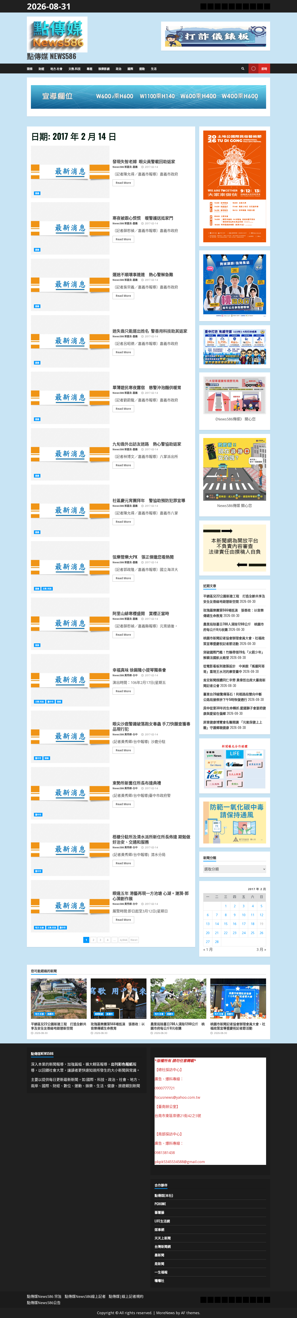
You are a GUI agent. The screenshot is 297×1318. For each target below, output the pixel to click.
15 (225, 924)
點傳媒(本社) (164, 1195)
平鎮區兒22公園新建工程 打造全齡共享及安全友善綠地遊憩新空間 (59, 998)
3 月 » (261, 949)
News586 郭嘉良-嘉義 (125, 167)
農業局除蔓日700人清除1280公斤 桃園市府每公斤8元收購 (178, 998)
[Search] (242, 68)
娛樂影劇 (104, 68)
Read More (123, 183)
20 (208, 933)
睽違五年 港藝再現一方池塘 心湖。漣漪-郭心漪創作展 (70, 906)
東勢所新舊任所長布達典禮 (70, 793)
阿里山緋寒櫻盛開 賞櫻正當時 (70, 624)
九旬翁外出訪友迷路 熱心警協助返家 (70, 454)
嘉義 (37, 193)
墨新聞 (159, 1254)
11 (252, 915)
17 (243, 924)
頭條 (30, 68)
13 (208, 924)
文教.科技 (74, 68)
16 (234, 924)
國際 (130, 68)
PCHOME (160, 1203)
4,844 (123, 940)
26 (261, 933)
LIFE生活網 (162, 1221)
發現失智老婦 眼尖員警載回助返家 (70, 172)
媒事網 (159, 1229)
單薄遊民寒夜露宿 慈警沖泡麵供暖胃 (70, 398)
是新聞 (159, 1263)
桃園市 (50, 1014)
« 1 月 (208, 949)
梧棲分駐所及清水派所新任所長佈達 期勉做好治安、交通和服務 (70, 850)
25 (252, 933)
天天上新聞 (163, 1237)
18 (252, 924)
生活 (154, 68)
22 (225, 933)
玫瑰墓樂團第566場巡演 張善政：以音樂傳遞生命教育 (118, 998)
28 (217, 942)
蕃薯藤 (159, 1212)
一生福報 (161, 1272)
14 (217, 924)
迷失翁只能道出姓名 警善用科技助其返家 (70, 341)
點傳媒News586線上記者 (85, 1296)
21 (217, 933)
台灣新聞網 (163, 1246)
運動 (142, 68)
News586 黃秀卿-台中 (125, 675)
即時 (264, 68)
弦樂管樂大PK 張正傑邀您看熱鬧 (70, 567)
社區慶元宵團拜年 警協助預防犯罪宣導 (70, 511)
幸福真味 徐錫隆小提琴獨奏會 (70, 680)
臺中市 (50, 701)
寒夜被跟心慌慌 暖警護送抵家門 (70, 228)
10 (243, 915)
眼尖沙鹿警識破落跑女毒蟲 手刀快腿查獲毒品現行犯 (70, 737)
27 (208, 942)
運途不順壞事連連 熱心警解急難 (70, 285)
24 (243, 933)
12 (261, 915)
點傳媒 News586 (51, 56)
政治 (118, 68)
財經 (41, 68)
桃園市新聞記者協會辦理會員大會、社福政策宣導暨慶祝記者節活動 (238, 998)
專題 (89, 68)
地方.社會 (56, 68)
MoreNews (165, 1312)
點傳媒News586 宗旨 (44, 1296)
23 (234, 933)
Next (134, 940)
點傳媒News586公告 (44, 1302)
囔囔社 (159, 1280)
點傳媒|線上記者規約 (126, 1296)
